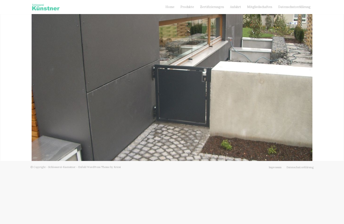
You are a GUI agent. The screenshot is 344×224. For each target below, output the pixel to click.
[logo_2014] (45, 7)
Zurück (4, 87)
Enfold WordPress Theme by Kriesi (99, 167)
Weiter (340, 87)
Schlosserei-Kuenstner (62, 167)
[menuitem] (169, 7)
